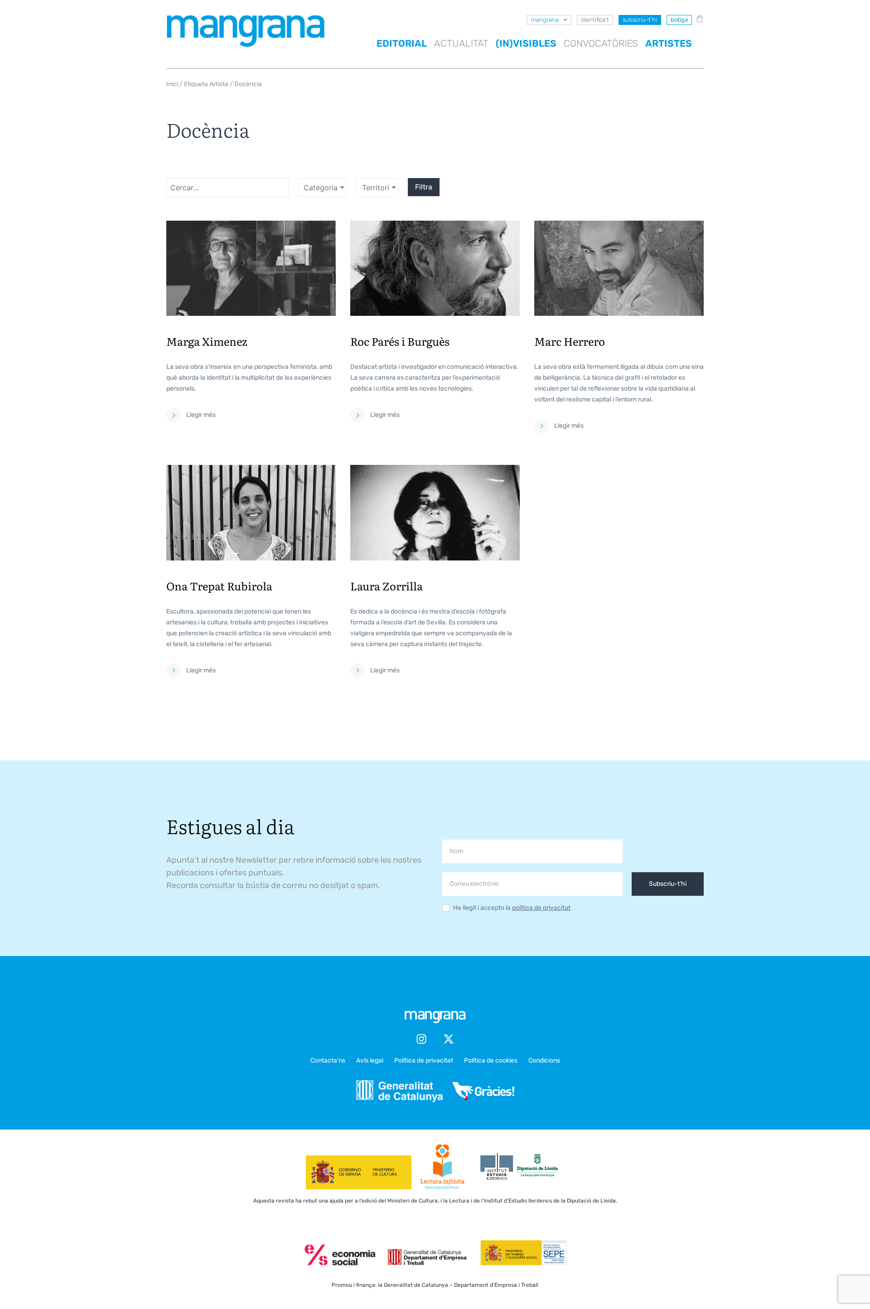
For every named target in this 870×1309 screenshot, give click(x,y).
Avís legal (369, 1060)
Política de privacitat (423, 1060)
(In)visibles (526, 43)
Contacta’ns (327, 1060)
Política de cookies (490, 1060)
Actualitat (461, 43)
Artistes (668, 43)
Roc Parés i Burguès (400, 341)
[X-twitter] (448, 1039)
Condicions (544, 1060)
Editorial (402, 43)
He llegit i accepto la (511, 908)
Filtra (423, 187)
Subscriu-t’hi (640, 19)
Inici (172, 84)
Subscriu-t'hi (667, 884)
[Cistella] (698, 18)
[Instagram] (421, 1039)
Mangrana (545, 19)
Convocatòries (601, 43)
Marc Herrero (569, 341)
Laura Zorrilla (386, 586)
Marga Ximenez (206, 341)
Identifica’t (595, 19)
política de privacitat (541, 908)
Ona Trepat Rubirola (219, 586)
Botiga (679, 19)
